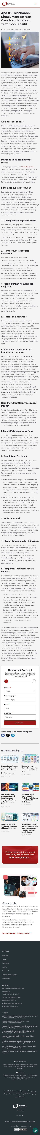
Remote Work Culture (9, 974)
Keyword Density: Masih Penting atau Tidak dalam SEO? (9, 826)
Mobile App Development (10, 994)
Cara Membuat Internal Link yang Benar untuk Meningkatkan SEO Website (19, 1047)
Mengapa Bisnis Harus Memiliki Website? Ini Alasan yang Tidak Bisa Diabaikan (30, 798)
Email (6, 704)
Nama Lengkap (9, 696)
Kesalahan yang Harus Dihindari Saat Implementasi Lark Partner (30, 769)
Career (4, 959)
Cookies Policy (26, 1126)
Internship (5, 963)
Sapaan (7, 688)
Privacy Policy (14, 1126)
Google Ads (6, 991)
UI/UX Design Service (9, 1000)
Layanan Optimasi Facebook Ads (13, 988)
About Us (5, 955)
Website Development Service (12, 1003)
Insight (29, 29)
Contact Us (5, 971)
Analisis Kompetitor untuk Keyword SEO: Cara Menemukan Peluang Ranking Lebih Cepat (30, 828)
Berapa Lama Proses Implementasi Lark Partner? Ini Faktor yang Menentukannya (9, 770)
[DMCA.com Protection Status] (20, 1129)
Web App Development (10, 1006)
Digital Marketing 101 (19, 29)
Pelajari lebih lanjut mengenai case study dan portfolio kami (20, 855)
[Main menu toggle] (35, 3)
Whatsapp (7, 713)
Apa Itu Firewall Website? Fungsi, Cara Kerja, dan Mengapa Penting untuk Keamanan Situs (8, 799)
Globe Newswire (27, 167)
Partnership (6, 978)
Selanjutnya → (20, 723)
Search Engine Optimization (11, 997)
